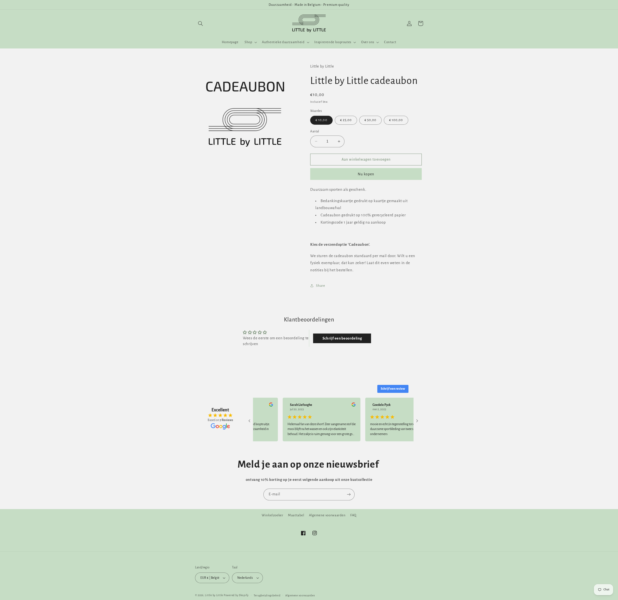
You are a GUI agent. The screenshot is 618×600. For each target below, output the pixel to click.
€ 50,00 (370, 120)
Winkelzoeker (272, 515)
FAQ (353, 515)
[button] (200, 23)
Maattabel (296, 515)
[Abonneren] (348, 494)
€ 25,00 (346, 120)
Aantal (314, 131)
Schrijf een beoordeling (342, 338)
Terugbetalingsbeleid (267, 595)
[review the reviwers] (260, 405)
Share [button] (320, 285)
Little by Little (214, 595)
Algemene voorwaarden (327, 515)
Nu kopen (366, 174)
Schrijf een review (393, 388)
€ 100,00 (396, 120)
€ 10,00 (321, 120)
